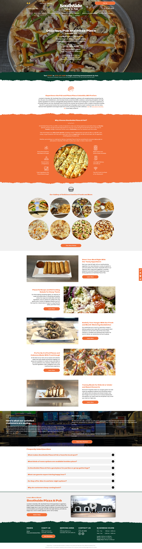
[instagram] (83, 533)
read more (134, 422)
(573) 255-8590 (109, 8)
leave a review (42, 431)
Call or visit (97, 139)
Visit (88, 106)
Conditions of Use (69, 545)
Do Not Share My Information (59, 545)
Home (28, 531)
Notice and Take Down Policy (78, 545)
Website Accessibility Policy (90, 545)
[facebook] (79, 533)
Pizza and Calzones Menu (33, 532)
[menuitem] (31, 13)
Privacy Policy (49, 545)
